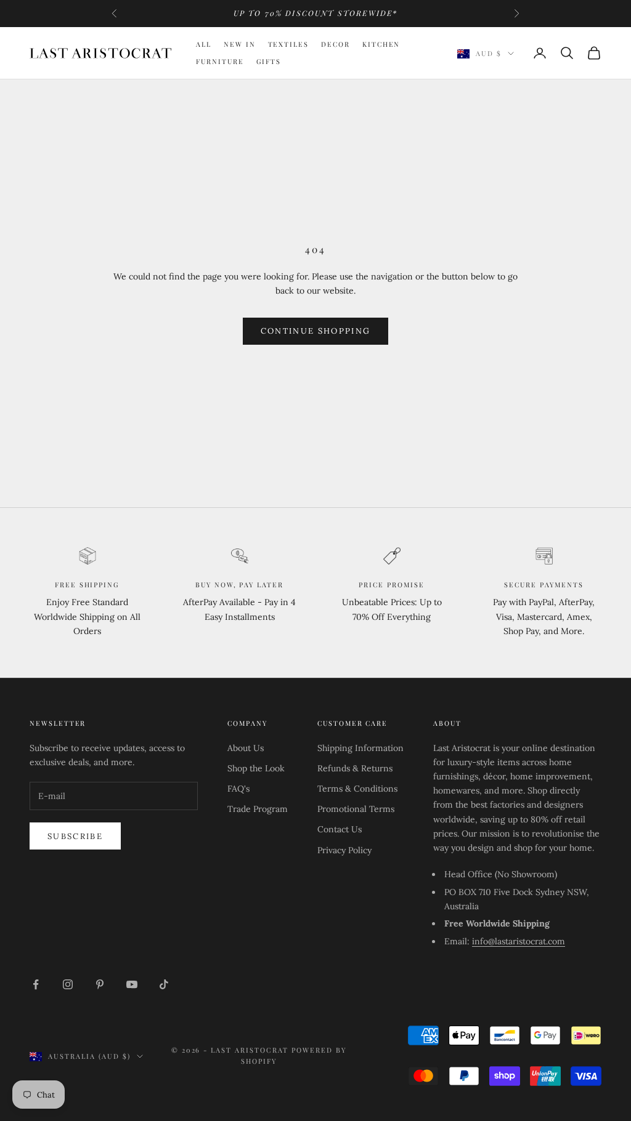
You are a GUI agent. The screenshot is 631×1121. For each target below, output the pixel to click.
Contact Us (339, 829)
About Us (245, 747)
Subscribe (75, 836)
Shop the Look (256, 768)
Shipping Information (360, 747)
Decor (335, 44)
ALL (203, 44)
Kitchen (381, 44)
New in (240, 44)
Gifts (269, 61)
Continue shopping (316, 331)
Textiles (288, 44)
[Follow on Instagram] (68, 984)
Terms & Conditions (357, 788)
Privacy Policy (344, 850)
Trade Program (257, 808)
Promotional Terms (355, 808)
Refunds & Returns (355, 768)
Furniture (220, 61)
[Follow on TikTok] (164, 984)
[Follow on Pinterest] (100, 984)
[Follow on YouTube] (132, 984)
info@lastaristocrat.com (518, 941)
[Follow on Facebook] (36, 984)
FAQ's (238, 788)
